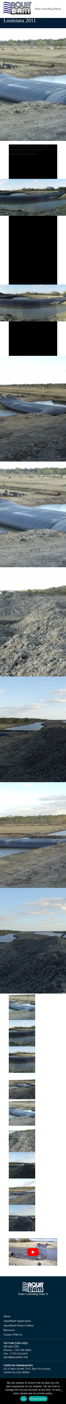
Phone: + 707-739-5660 (17, 1349)
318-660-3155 (11, 1345)
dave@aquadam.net (16, 1356)
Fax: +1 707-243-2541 (16, 1353)
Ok (23, 1398)
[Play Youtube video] (33, 1251)
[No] (61, 1391)
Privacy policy (38, 1398)
